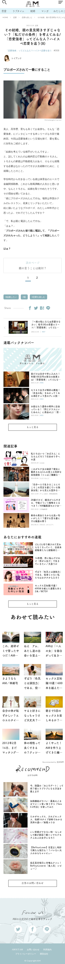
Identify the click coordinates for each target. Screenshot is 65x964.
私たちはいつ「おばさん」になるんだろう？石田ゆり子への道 (45, 456)
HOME (5, 17)
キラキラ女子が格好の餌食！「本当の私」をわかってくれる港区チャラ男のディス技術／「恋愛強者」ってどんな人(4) (45, 393)
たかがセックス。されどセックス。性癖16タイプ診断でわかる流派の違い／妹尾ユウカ (46, 819)
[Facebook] (29, 308)
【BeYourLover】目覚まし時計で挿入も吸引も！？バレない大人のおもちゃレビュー (46, 850)
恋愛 (4, 11)
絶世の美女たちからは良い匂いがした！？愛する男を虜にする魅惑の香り (45, 518)
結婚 (32, 11)
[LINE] (48, 308)
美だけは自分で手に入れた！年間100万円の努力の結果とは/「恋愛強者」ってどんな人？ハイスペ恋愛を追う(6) (45, 377)
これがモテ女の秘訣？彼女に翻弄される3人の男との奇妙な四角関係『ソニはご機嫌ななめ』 (46, 472)
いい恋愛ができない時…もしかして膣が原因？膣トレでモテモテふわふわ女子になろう (46, 835)
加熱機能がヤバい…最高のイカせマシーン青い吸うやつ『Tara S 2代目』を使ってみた (46, 804)
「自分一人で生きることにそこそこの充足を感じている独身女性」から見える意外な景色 (45, 487)
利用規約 (47, 949)
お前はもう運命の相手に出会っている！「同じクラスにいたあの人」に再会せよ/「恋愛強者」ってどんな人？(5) (46, 409)
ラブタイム (18, 11)
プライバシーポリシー (25, 954)
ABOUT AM (17, 949)
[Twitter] (35, 308)
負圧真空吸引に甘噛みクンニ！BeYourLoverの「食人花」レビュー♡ (46, 866)
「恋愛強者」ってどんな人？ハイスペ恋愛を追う (29, 50)
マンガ (45, 11)
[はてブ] (42, 308)
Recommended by (49, 762)
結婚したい (11, 297)
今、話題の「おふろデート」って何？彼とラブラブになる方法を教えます (46, 789)
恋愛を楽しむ (27, 17)
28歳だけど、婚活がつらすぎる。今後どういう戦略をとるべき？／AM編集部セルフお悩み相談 (46, 503)
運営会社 (44, 954)
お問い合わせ (33, 949)
